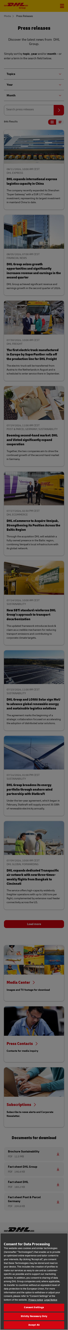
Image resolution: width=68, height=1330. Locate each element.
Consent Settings (34, 1307)
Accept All (34, 1324)
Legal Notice (50, 1299)
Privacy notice (35, 1299)
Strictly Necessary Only (34, 1316)
